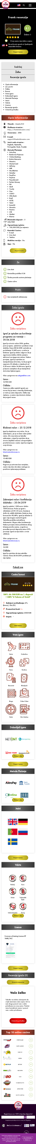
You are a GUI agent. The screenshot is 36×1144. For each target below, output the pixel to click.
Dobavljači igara (11, 96)
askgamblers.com (24, 375)
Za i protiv (9, 87)
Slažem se (27, 1140)
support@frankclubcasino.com (19, 139)
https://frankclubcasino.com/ (19, 129)
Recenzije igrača (11, 107)
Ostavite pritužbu (11, 109)
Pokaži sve (18, 567)
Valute (7, 103)
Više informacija (27, 1137)
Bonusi (7, 91)
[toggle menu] (30, 5)
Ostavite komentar (18, 982)
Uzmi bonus (18, 625)
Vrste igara (9, 93)
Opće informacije (11, 84)
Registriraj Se (19, 250)
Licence (8, 105)
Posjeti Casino (18, 52)
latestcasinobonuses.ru (11, 452)
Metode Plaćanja (11, 98)
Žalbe (7, 89)
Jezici (7, 100)
